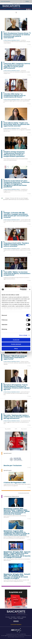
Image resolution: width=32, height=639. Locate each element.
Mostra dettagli (23, 335)
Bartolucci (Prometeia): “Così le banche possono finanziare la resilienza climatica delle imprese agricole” (17, 387)
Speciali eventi (7, 453)
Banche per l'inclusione (13, 465)
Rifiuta (16, 348)
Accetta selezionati (16, 344)
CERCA (27, 1)
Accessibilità (20, 618)
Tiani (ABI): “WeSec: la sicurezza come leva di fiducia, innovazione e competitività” (17, 273)
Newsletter (13, 617)
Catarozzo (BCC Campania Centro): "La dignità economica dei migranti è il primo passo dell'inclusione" (17, 66)
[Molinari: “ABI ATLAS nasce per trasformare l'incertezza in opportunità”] (16, 353)
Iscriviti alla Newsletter (5, 1)
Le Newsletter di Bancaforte (11, 496)
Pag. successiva (24, 428)
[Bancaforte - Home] (11, 7)
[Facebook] (26, 9)
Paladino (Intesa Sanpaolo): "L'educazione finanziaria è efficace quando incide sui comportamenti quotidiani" (14, 154)
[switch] (28, 320)
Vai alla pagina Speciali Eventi (23, 492)
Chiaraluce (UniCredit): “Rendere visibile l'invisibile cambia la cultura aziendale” (16, 244)
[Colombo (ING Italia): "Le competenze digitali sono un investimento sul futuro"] (16, 91)
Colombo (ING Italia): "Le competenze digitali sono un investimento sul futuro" (15, 95)
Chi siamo (8, 617)
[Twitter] (28, 9)
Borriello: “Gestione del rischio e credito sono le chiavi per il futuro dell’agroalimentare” (17, 416)
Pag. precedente (8, 428)
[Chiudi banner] (29, 289)
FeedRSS (19, 617)
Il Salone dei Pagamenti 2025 (15, 482)
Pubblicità (24, 617)
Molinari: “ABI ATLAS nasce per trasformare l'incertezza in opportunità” (15, 357)
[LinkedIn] (30, 9)
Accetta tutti (16, 339)
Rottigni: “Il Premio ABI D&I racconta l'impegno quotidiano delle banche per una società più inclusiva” (16, 215)
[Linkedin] (30, 44)
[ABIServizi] (16, 630)
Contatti (15, 618)
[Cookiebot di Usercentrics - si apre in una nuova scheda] (20, 289)
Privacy (10, 618)
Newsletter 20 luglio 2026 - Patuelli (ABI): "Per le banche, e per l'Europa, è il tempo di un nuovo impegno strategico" (17, 576)
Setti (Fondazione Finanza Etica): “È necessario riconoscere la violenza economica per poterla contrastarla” (17, 35)
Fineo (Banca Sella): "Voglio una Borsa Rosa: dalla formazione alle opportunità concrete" (16, 124)
